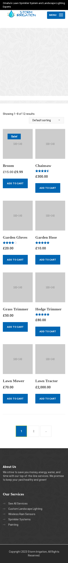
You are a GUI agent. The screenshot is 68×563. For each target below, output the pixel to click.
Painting (13, 524)
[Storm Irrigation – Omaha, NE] (21, 15)
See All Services (18, 503)
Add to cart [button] (15, 183)
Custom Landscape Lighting (25, 508)
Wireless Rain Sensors (21, 514)
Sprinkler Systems (19, 519)
